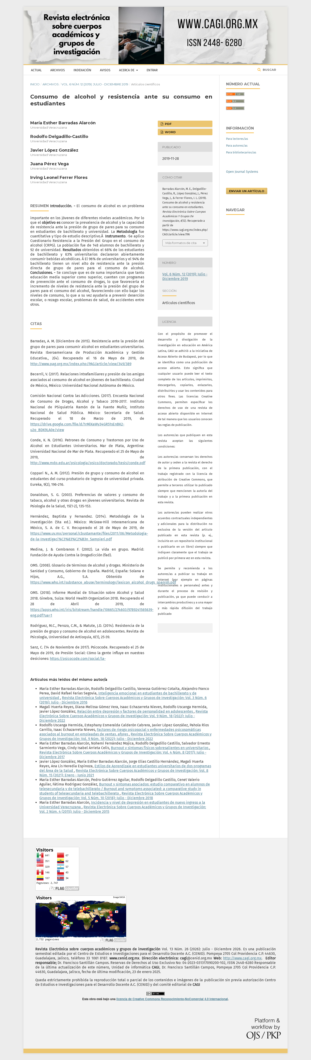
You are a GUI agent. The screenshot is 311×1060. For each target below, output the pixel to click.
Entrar (152, 70)
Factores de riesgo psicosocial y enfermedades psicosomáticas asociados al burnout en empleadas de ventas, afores (120, 731)
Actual (36, 70)
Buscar (269, 69)
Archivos (57, 70)
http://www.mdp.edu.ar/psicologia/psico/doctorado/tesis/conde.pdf (87, 463)
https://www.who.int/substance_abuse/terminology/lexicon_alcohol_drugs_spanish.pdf (103, 582)
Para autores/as (236, 145)
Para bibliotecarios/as (241, 152)
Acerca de (127, 70)
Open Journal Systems (242, 172)
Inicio (35, 84)
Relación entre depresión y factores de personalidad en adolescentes (135, 711)
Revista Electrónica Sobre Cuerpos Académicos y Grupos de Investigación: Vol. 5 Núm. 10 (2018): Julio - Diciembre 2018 (120, 795)
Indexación (82, 70)
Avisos (105, 70)
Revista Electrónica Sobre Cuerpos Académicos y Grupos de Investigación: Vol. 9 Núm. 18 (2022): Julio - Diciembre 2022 (123, 716)
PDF (168, 124)
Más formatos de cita (181, 243)
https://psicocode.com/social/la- (78, 658)
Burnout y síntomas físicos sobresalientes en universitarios (160, 748)
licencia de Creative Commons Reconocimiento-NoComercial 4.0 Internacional (172, 999)
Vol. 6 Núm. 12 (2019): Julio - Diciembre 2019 (94, 84)
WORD (170, 132)
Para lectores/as (237, 138)
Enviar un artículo (246, 191)
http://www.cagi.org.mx (242, 958)
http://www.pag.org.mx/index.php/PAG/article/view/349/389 (80, 364)
